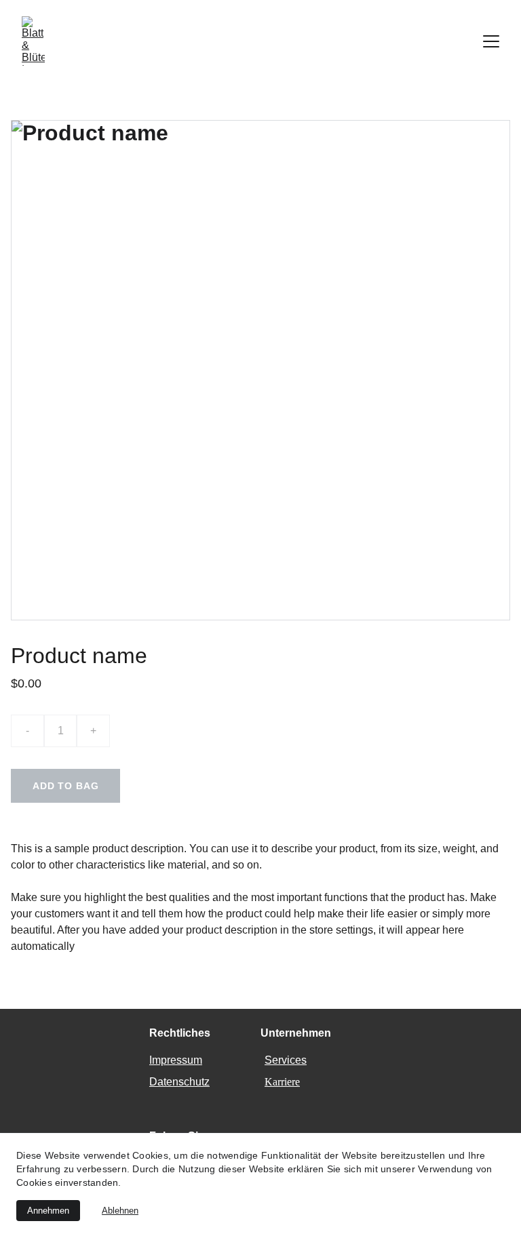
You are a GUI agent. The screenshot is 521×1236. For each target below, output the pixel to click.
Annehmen (48, 1210)
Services (286, 1060)
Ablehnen (120, 1210)
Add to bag (65, 785)
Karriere (282, 1082)
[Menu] (491, 41)
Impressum (175, 1060)
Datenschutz (179, 1082)
